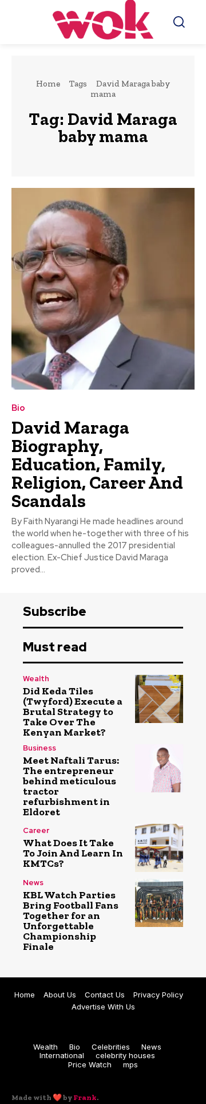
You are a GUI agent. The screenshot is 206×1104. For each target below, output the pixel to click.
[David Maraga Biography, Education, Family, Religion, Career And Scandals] (103, 289)
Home (48, 83)
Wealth (36, 678)
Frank (85, 1097)
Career (36, 830)
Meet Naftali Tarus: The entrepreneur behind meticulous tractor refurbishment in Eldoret (71, 786)
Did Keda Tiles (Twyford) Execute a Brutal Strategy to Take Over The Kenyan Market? (72, 711)
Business (39, 748)
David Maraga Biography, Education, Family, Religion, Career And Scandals (97, 464)
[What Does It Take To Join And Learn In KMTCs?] (159, 848)
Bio (18, 408)
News (33, 882)
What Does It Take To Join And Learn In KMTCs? (73, 853)
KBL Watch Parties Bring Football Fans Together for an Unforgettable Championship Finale (70, 921)
